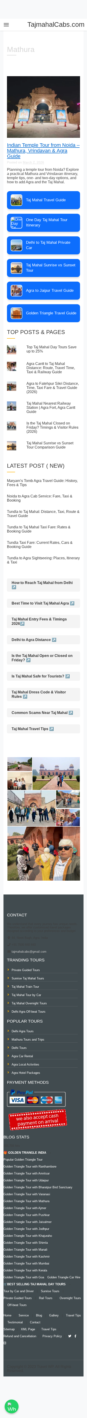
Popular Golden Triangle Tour (22, 1159)
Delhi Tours (19, 1048)
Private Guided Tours (26, 970)
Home (7, 1315)
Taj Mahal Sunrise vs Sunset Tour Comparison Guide (49, 445)
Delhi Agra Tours (23, 1031)
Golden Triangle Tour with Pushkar (26, 1215)
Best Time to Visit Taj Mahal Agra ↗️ (43, 603)
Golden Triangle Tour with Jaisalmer (27, 1222)
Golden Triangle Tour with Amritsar (26, 1173)
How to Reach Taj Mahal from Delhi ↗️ (42, 585)
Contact (35, 1322)
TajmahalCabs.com (55, 24)
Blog (39, 1315)
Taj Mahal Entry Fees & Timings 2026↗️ (39, 621)
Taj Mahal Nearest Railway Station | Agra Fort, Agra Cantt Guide (50, 407)
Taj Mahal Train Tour (25, 986)
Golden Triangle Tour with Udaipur (26, 1180)
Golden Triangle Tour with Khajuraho (27, 1235)
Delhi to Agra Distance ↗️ (34, 640)
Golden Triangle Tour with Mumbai (26, 1263)
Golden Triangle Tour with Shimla (25, 1242)
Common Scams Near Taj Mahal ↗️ (42, 713)
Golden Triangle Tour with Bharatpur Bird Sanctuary (37, 1187)
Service (24, 1315)
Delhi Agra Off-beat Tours (28, 1011)
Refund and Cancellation (19, 1336)
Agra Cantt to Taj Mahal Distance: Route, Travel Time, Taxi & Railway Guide (50, 368)
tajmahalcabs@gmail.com (28, 951)
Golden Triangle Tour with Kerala (25, 1270)
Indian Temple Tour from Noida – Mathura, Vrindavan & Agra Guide (43, 150)
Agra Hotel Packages (26, 1073)
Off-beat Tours (17, 1305)
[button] (19, 764)
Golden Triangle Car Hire (63, 1277)
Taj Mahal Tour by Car (26, 995)
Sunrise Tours (50, 1291)
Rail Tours (45, 1298)
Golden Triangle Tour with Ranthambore (29, 1166)
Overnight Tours (70, 1298)
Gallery (54, 1315)
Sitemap (9, 1329)
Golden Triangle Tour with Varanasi (26, 1194)
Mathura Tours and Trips (28, 1039)
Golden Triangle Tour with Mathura (26, 1201)
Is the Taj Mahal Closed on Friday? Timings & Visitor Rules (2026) (52, 427)
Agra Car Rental (22, 1056)
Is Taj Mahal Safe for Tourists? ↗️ (41, 676)
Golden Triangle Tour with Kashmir (26, 1256)
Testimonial (15, 1322)
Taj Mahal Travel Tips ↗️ (33, 729)
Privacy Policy (52, 1336)
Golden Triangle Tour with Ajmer (24, 1208)
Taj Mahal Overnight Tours (29, 1003)
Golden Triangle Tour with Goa (23, 1277)
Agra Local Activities (25, 1064)
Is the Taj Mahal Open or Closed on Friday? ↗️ (42, 658)
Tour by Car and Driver (18, 1291)
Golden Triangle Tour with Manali (25, 1249)
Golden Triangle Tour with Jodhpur (26, 1229)
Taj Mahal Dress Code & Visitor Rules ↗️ (39, 694)
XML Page (28, 1329)
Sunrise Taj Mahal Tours (28, 978)
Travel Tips (73, 1315)
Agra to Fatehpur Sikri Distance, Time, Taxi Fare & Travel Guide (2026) (52, 388)
